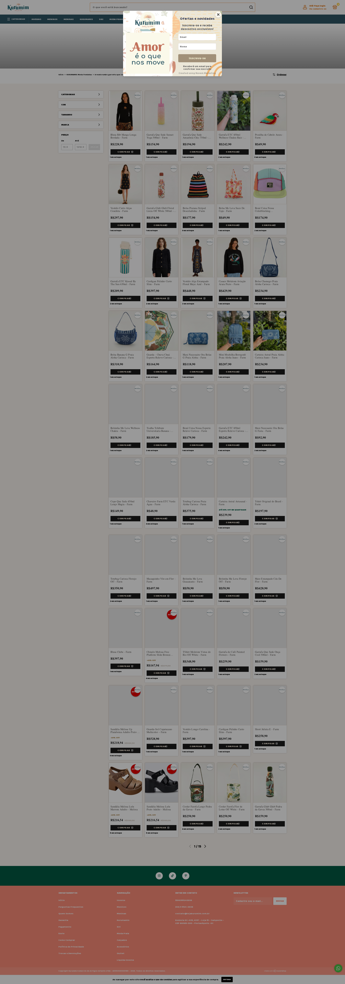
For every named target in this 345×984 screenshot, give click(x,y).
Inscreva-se (197, 58)
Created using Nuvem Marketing (197, 73)
